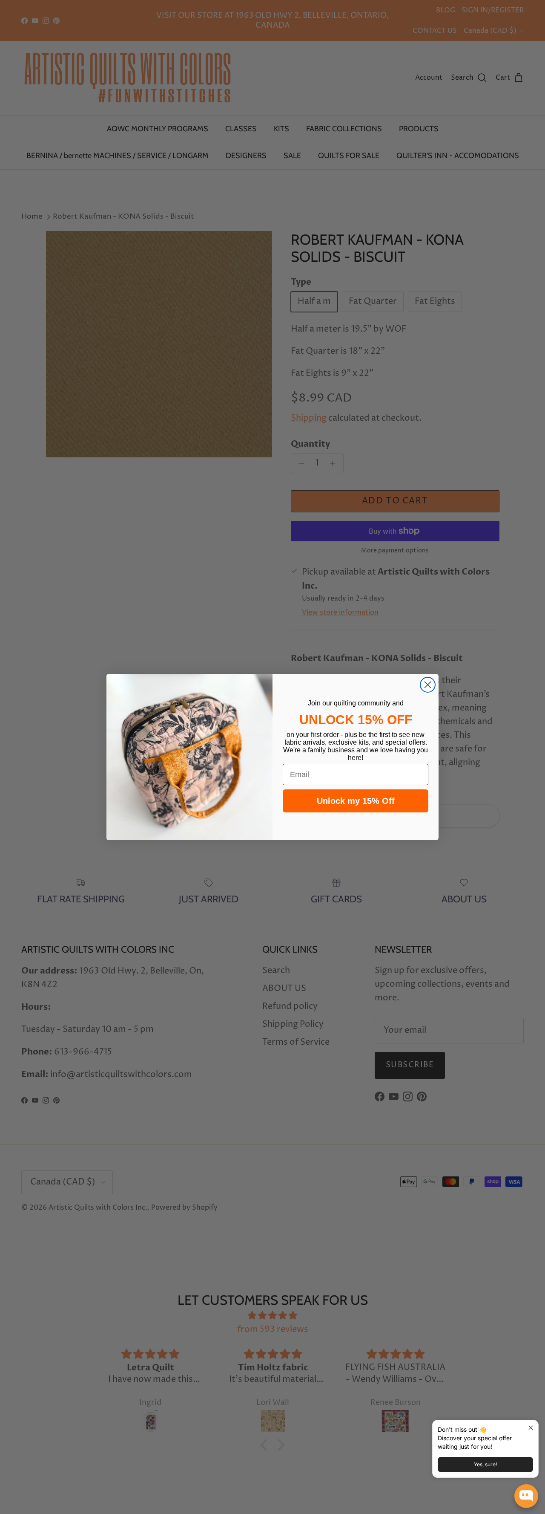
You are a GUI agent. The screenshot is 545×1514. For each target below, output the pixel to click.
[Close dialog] (427, 684)
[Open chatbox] (526, 1496)
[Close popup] (531, 1428)
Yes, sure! (485, 1464)
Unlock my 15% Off (356, 801)
